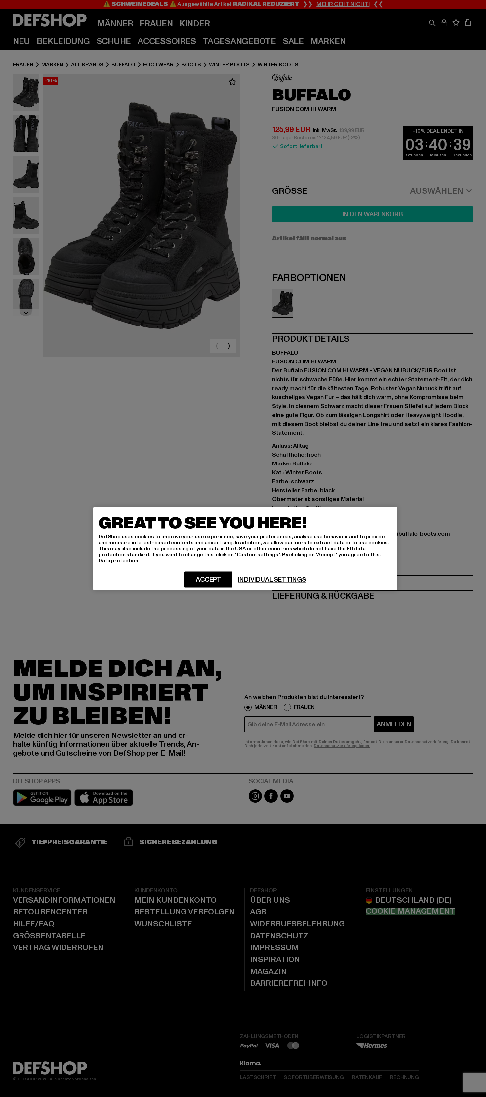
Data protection (118, 560)
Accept (208, 579)
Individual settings (272, 579)
